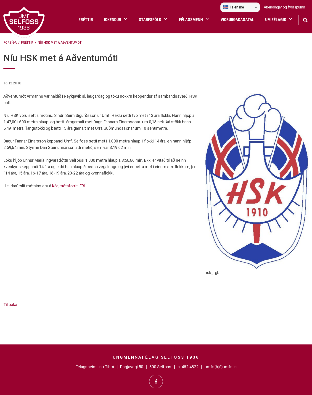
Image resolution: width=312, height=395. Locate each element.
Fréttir (27, 42)
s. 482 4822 (187, 366)
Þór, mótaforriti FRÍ (68, 185)
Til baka (10, 304)
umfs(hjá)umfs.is (221, 366)
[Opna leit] (305, 19)
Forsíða (10, 42)
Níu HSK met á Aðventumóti (60, 42)
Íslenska (237, 7)
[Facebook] (156, 381)
